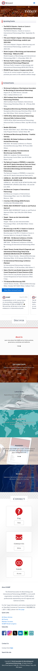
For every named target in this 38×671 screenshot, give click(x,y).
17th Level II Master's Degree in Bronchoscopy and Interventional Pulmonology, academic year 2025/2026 (19, 40)
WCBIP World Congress (9, 624)
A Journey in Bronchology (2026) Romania (17, 201)
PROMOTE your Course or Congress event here (18, 70)
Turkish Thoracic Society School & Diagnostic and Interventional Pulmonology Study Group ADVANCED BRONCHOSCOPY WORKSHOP (19, 252)
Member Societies (7, 621)
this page (21, 609)
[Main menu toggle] (34, 3)
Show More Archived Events (12, 290)
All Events (5, 619)
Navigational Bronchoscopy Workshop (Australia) (19, 109)
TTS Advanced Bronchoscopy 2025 (14, 281)
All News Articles (7, 617)
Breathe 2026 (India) (10, 127)
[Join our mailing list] (31, 633)
